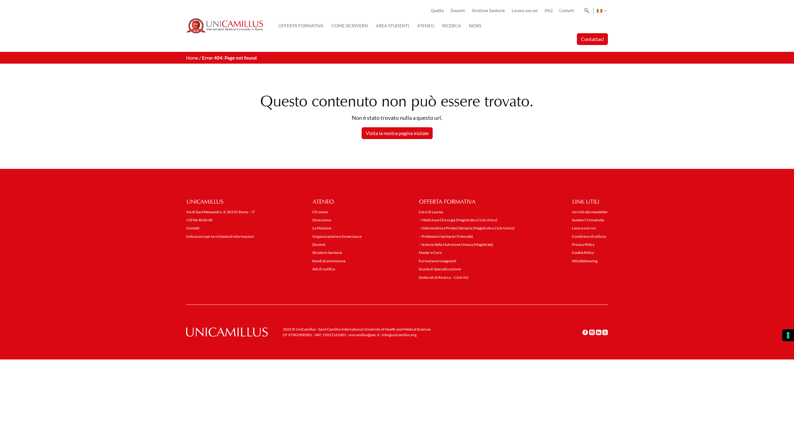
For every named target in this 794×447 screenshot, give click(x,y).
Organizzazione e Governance (337, 236)
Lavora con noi (525, 11)
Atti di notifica (323, 269)
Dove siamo (321, 220)
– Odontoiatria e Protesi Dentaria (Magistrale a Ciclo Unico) (467, 228)
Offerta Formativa (301, 25)
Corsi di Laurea (431, 212)
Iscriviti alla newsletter (590, 212)
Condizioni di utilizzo (589, 236)
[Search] (585, 11)
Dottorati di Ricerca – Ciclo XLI (444, 277)
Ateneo (425, 25)
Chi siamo (320, 212)
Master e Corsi (430, 252)
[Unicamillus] (224, 25)
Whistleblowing (584, 261)
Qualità (437, 11)
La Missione (321, 228)
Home (192, 58)
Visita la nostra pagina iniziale (397, 133)
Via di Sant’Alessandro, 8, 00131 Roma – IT (220, 212)
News (475, 25)
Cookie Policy (583, 252)
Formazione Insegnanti (437, 261)
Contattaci (592, 39)
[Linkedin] (598, 332)
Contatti (566, 11)
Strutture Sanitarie (488, 11)
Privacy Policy (583, 244)
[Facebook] (585, 332)
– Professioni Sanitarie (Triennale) (446, 236)
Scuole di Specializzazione (440, 269)
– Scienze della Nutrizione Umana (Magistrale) (456, 244)
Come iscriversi (350, 25)
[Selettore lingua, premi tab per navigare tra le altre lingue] (601, 10)
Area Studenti (392, 25)
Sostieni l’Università (588, 220)
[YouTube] (605, 332)
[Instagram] (592, 332)
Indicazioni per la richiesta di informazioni (220, 236)
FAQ (548, 11)
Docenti (458, 11)
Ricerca (451, 25)
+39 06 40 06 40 (199, 220)
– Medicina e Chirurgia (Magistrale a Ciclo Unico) (458, 220)
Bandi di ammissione (329, 261)
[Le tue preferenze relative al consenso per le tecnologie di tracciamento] (788, 335)
